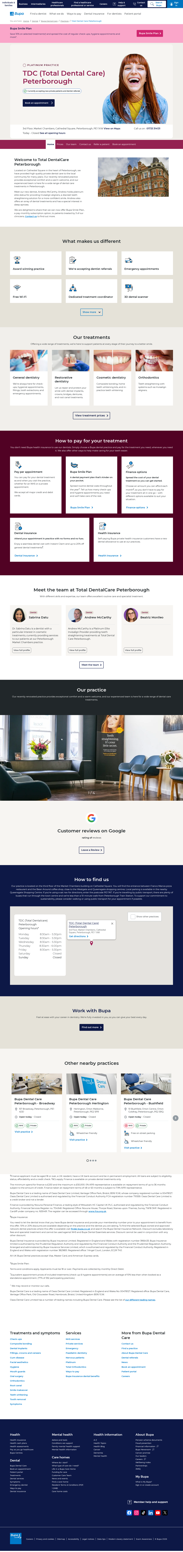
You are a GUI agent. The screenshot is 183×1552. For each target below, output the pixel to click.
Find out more (90, 1027)
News (125, 1362)
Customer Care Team (61, 1475)
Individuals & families (8, 4)
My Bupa (142, 1476)
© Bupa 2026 (161, 1539)
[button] (157, 4)
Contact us (31, 216)
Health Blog (99, 1446)
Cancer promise (143, 1453)
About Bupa (145, 1434)
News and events (60, 1478)
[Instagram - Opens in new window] (136, 1512)
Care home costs (59, 1491)
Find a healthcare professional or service (82, 4)
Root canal (16, 1385)
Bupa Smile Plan (149, 33)
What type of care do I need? (65, 1465)
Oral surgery (16, 1376)
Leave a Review (90, 850)
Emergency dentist (19, 1485)
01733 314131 (153, 128)
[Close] (112, 923)
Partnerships (141, 1465)
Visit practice (22, 1131)
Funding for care (59, 1472)
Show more (89, 312)
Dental (35, 21)
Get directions (77, 936)
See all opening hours (52, 133)
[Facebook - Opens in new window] (129, 1512)
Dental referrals (130, 1357)
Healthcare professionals (57, 4)
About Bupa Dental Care (135, 1353)
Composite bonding (21, 1343)
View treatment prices (90, 415)
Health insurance (108, 555)
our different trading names (140, 1299)
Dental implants (18, 1348)
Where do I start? (60, 1462)
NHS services (73, 1339)
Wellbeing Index (143, 1462)
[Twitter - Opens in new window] (165, 1512)
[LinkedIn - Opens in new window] (151, 1512)
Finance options (136, 507)
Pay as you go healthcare (21, 1449)
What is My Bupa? (144, 1482)
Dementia (98, 1453)
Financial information (146, 1446)
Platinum (71, 1362)
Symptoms (16, 1404)
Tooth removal (18, 1399)
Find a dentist (38, 13)
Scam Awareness (144, 1539)
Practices (64, 21)
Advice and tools (59, 1440)
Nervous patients (75, 1357)
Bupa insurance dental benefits (83, 1376)
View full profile (22, 650)
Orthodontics (17, 1380)
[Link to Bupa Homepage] (17, 13)
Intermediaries (38, 4)
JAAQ (138, 1469)
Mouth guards (17, 1371)
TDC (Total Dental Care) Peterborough (84, 924)
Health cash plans (18, 1443)
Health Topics (100, 1443)
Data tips (101, 1539)
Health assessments (19, 1446)
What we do (56, 13)
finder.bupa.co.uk (80, 1229)
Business (23, 4)
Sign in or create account (147, 1485)
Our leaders (141, 1456)
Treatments (15, 1475)
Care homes (61, 1457)
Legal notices (88, 1539)
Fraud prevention (143, 1443)
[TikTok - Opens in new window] (143, 1512)
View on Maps (112, 128)
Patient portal (132, 13)
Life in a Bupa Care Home (64, 1469)
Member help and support (150, 1502)
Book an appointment (36, 103)
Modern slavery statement (121, 1539)
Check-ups (16, 1339)
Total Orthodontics (76, 1367)
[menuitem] (8, 4)
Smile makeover (19, 1390)
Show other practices (147, 916)
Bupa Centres (16, 1453)
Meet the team (90, 665)
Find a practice (130, 1348)
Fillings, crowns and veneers (25, 1353)
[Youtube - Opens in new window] (158, 1512)
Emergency (72, 1348)
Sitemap (61, 1539)
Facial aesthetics (19, 1362)
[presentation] (170, 758)
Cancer (97, 1449)
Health (15, 1434)
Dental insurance (94, 13)
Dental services (17, 1478)
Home (26, 21)
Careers (103, 4)
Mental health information (64, 1449)
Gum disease (17, 1357)
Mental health (62, 1434)
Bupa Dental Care (49, 21)
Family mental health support (66, 1446)
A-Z (95, 1440)
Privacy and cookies (45, 1539)
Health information (108, 1434)
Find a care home (60, 1482)
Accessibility (73, 1539)
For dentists (114, 13)
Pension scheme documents (149, 1440)
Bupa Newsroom (144, 1449)
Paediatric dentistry (76, 1353)
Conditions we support (62, 1443)
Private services (74, 1343)
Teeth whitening (19, 1394)
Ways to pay (74, 13)
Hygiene (14, 1367)
